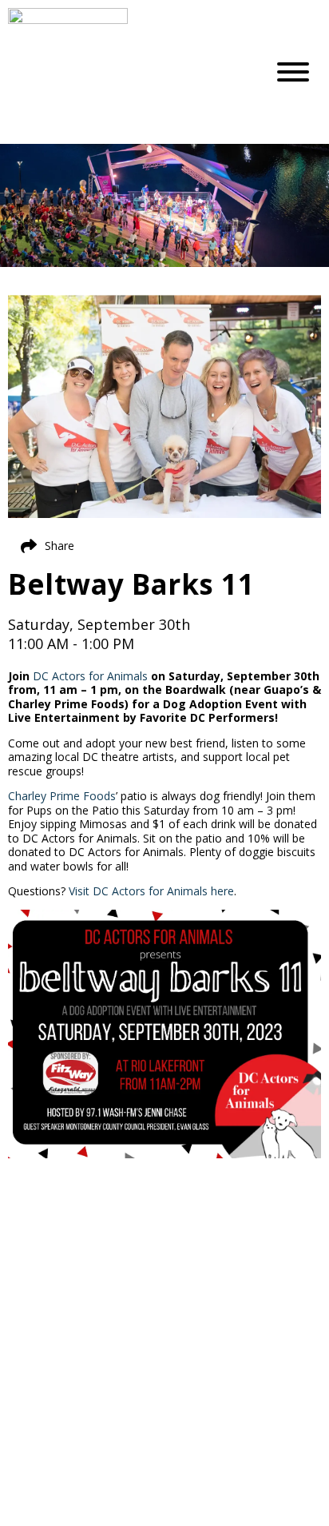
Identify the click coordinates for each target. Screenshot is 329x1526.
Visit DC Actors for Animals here (151, 890)
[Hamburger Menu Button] (293, 72)
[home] (124, 72)
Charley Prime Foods (62, 795)
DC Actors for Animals (90, 675)
